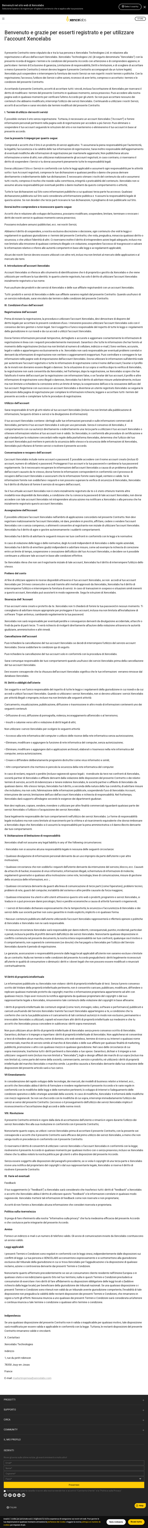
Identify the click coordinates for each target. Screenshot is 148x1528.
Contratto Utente (86, 1491)
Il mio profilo (12, 1439)
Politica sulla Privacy (111, 1491)
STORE (140, 19)
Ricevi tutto (136, 1522)
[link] (3, 18)
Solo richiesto (116, 1522)
